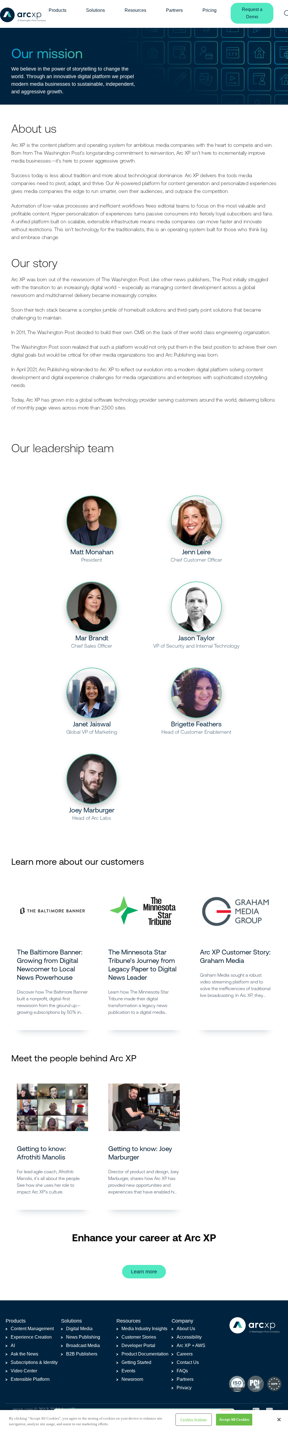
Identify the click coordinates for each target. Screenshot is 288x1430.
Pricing (209, 10)
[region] (144, 1420)
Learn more (144, 1271)
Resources (135, 10)
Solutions (95, 10)
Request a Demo (252, 13)
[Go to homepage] (23, 14)
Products (57, 10)
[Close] (279, 1419)
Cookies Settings (193, 1419)
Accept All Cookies (234, 1419)
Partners (174, 10)
